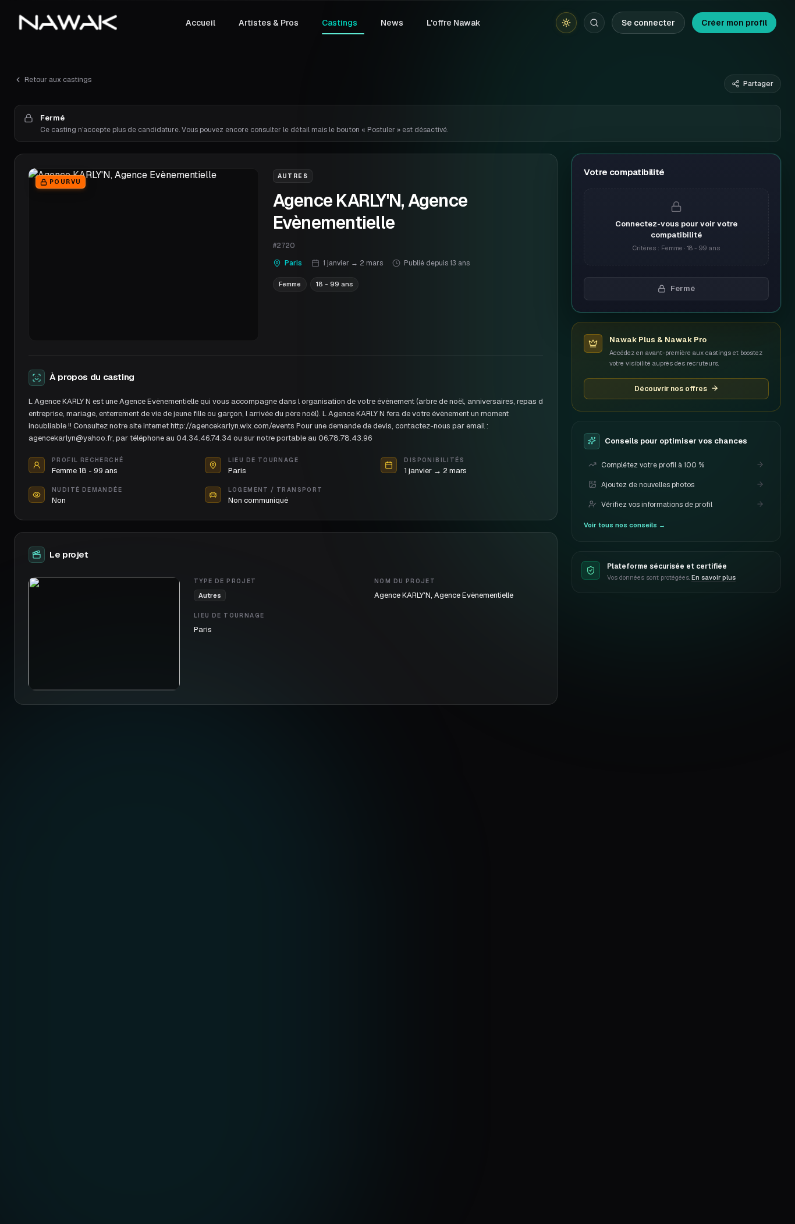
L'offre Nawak (454, 22)
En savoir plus (713, 577)
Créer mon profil (734, 22)
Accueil (200, 22)
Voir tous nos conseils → (624, 524)
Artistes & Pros (269, 22)
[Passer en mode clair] (566, 22)
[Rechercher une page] (594, 22)
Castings (339, 22)
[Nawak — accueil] (68, 23)
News (392, 22)
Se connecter (648, 22)
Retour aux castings (57, 79)
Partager (758, 83)
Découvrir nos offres (670, 388)
